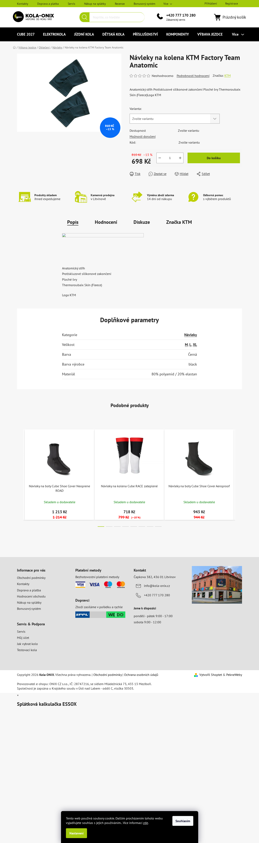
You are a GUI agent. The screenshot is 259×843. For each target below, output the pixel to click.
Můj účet (23, 638)
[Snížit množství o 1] (160, 158)
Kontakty (22, 4)
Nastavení (76, 833)
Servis (71, 4)
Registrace (231, 3)
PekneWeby (234, 675)
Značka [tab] (179, 222)
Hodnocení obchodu (31, 596)
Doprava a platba (48, 4)
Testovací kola (27, 650)
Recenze (120, 4)
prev (20, 477)
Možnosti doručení (143, 136)
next (238, 477)
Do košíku (214, 158)
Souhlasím (182, 821)
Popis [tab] (72, 222)
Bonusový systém (144, 4)
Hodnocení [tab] (106, 222)
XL (195, 344)
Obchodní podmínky (31, 578)
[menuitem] (26, 34)
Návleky (190, 334)
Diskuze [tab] (141, 222)
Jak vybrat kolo (27, 644)
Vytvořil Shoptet (210, 675)
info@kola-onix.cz (157, 586)
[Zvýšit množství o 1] (180, 158)
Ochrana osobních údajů (141, 675)
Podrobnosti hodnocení (193, 76)
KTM (227, 75)
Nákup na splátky (95, 4)
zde (145, 823)
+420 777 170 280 (181, 15)
